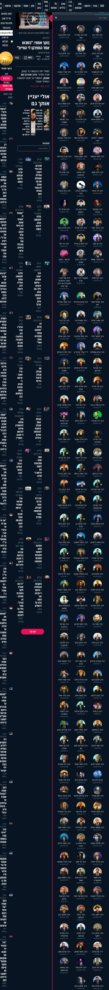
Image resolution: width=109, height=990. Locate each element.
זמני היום (39, 6)
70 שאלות (54, 6)
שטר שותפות (78, 6)
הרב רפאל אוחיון (19, 454)
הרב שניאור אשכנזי (19, 492)
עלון (32, 6)
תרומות (8, 6)
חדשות (87, 6)
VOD (102, 6)
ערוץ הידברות (33, 33)
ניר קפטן (34, 85)
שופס (26, 6)
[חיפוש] (56, 18)
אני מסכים (5, 41)
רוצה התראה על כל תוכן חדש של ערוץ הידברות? (6, 21)
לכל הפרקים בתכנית (6, 78)
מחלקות (17, 6)
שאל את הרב (46, 6)
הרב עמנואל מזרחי (37, 362)
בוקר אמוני (44, 85)
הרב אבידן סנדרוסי (19, 542)
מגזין (95, 6)
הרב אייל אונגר (20, 362)
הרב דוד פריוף (38, 492)
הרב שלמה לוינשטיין (19, 412)
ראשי (47, 33)
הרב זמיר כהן (70, 6)
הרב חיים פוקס (38, 412)
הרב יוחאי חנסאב (37, 266)
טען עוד (33, 631)
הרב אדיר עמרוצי (19, 162)
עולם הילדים (62, 6)
